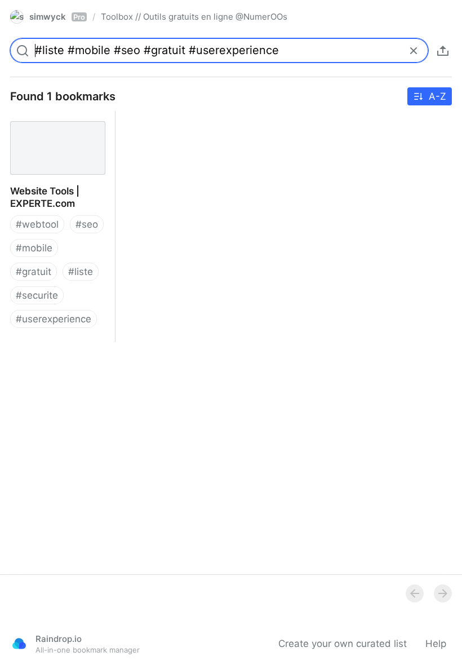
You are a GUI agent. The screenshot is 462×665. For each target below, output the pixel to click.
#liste (80, 271)
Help (435, 643)
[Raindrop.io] (19, 644)
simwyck (57, 16)
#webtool (37, 224)
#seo (86, 224)
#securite (37, 295)
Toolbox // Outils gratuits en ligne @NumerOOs (194, 16)
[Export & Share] (443, 51)
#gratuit (33, 271)
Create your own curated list (342, 643)
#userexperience (53, 319)
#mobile (34, 248)
